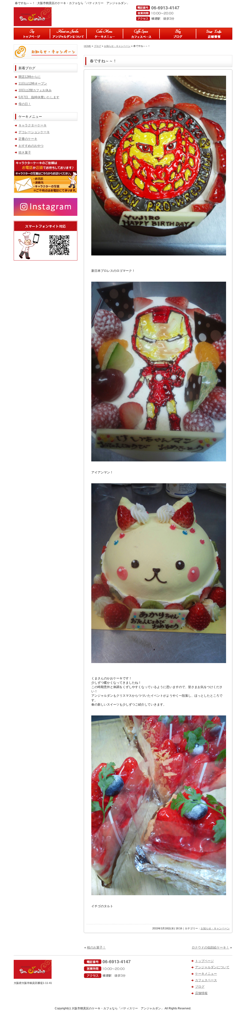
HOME (87, 46)
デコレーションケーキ (34, 132)
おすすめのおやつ (30, 146)
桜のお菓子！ (96, 947)
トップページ (32, 34)
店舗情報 (214, 34)
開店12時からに (29, 77)
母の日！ (24, 104)
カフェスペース (141, 34)
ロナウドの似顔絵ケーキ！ (210, 947)
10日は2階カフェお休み (35, 90)
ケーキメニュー (104, 34)
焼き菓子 (24, 152)
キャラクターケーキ (32, 125)
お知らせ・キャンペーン (117, 46)
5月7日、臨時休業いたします (38, 97)
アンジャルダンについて (68, 34)
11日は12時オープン (32, 83)
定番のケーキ (27, 139)
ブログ (178, 34)
